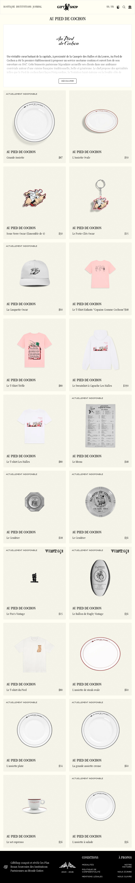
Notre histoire (127, 866)
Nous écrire (125, 872)
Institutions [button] (23, 6)
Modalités (88, 865)
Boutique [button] (9, 6)
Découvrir (67, 81)
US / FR (110, 6)
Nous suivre (125, 877)
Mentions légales (92, 877)
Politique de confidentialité (91, 871)
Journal (37, 6)
